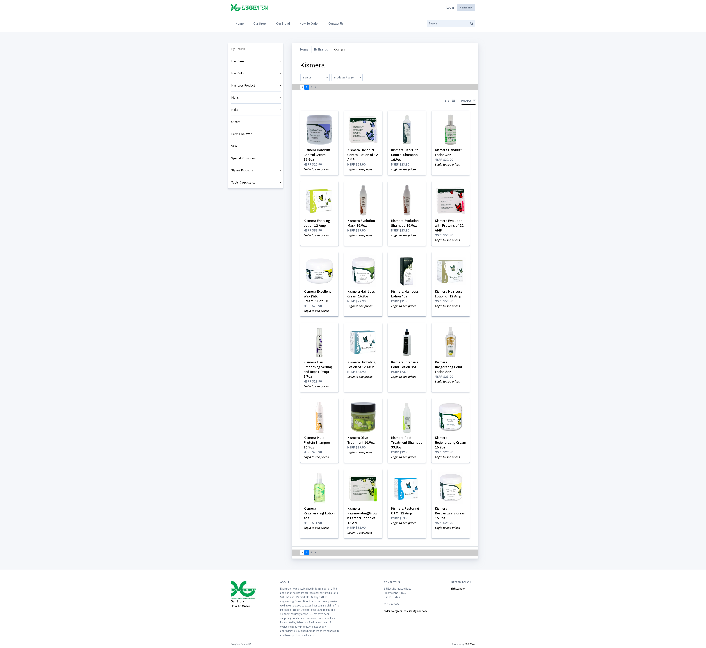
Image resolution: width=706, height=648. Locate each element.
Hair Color (238, 73)
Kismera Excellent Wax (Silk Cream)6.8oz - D (317, 296)
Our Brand (283, 23)
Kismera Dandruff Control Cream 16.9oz (317, 155)
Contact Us (336, 23)
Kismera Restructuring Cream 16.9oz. (450, 513)
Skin (234, 146)
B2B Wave (470, 644)
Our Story (260, 23)
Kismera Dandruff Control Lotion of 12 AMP (362, 155)
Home (240, 23)
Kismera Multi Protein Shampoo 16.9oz (317, 442)
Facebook (459, 588)
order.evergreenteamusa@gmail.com (405, 611)
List (448, 100)
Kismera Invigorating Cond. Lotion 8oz (449, 367)
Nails (234, 110)
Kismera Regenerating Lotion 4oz (319, 513)
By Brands (238, 49)
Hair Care (237, 61)
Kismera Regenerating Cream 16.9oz (450, 442)
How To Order (309, 23)
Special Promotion (243, 158)
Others (235, 122)
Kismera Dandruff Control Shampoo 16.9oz (404, 155)
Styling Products (242, 170)
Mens (235, 97)
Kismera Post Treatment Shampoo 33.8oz (406, 442)
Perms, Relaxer (241, 134)
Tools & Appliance (243, 182)
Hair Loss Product (243, 85)
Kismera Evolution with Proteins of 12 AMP (449, 225)
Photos (466, 100)
